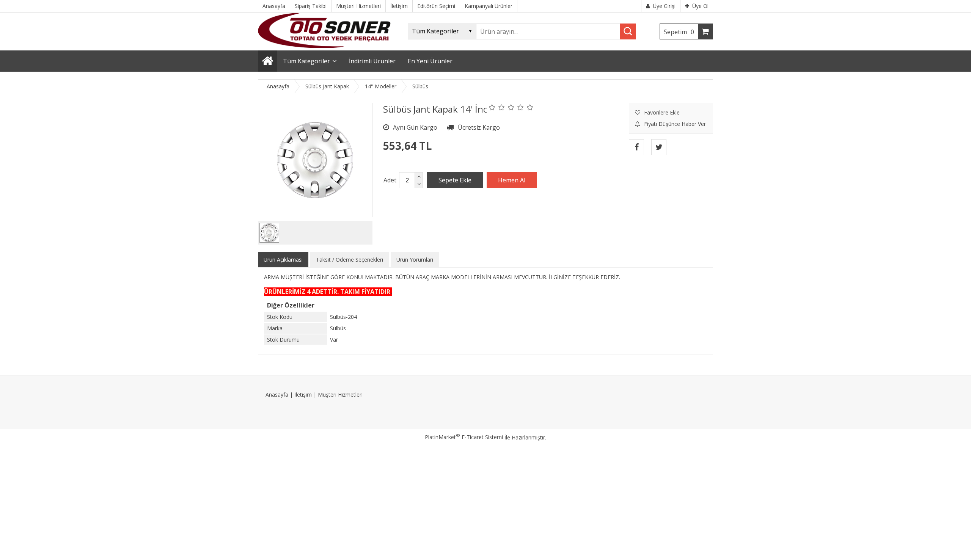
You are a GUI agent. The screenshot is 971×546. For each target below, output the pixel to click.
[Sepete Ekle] (455, 180)
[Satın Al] (512, 180)
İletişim (303, 394)
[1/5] (492, 107)
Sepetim (679, 32)
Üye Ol (700, 5)
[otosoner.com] (324, 46)
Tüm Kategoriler (306, 61)
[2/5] (496, 107)
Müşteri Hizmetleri (340, 394)
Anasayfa (277, 394)
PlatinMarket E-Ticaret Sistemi (464, 437)
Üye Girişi (664, 5)
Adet (389, 180)
